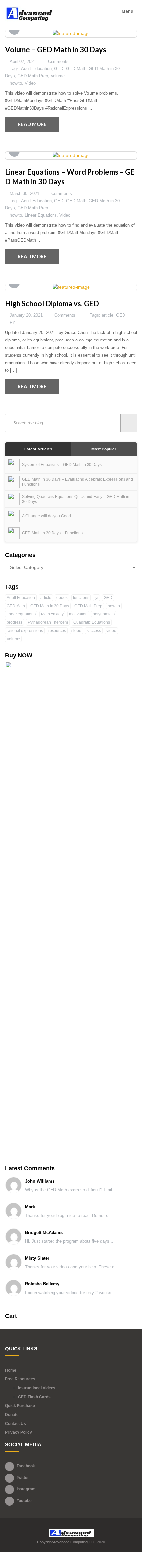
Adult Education (36, 68)
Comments (58, 61)
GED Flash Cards (34, 1397)
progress (14, 622)
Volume (58, 75)
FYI (13, 322)
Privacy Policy (18, 1432)
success (94, 630)
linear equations (21, 614)
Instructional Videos (36, 1388)
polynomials (104, 614)
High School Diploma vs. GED (52, 303)
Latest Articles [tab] (38, 449)
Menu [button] (128, 11)
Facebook (26, 1466)
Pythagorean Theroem (48, 622)
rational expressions (25, 630)
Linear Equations (41, 215)
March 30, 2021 (24, 193)
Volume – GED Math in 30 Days (55, 49)
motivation (78, 614)
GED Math (76, 68)
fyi (96, 597)
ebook (62, 597)
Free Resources (20, 1379)
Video (30, 83)
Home (10, 1370)
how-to (16, 83)
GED (58, 68)
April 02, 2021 (23, 61)
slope (76, 630)
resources (57, 630)
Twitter (23, 1477)
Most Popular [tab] (103, 449)
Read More (32, 124)
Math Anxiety (52, 614)
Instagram (26, 1489)
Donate (11, 1414)
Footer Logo (71, 1533)
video (111, 630)
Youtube (24, 1500)
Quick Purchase (20, 1405)
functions (81, 597)
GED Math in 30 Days (49, 606)
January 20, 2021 (26, 315)
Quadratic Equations (91, 622)
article (107, 315)
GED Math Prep (33, 75)
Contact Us (15, 1423)
